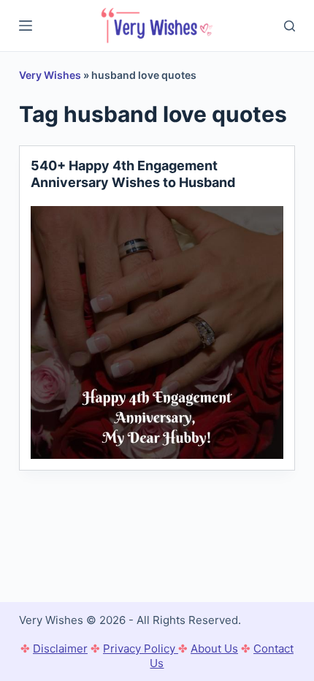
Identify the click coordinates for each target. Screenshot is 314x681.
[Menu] (25, 25)
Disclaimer (60, 648)
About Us (214, 648)
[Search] (289, 25)
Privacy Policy (140, 648)
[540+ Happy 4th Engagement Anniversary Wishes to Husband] (157, 332)
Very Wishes (50, 75)
